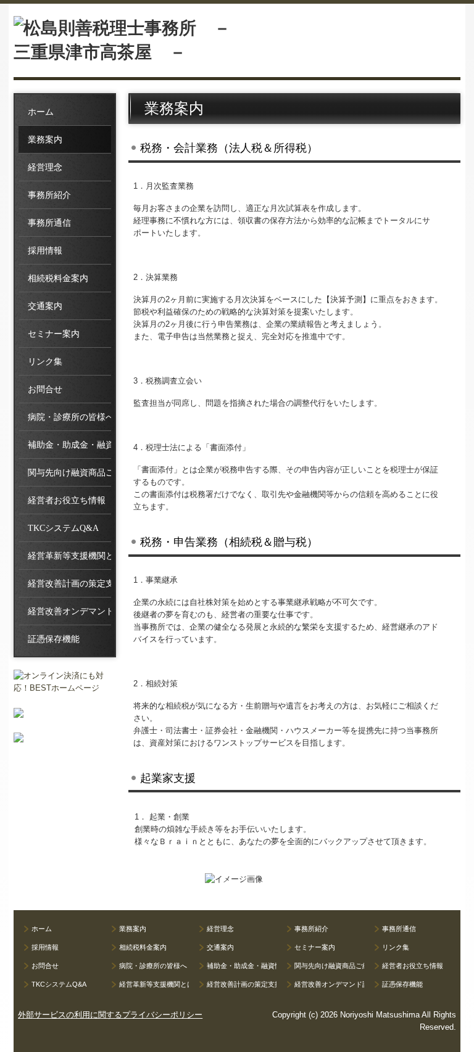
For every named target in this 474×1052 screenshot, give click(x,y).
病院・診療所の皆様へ (69, 417)
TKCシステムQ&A (63, 528)
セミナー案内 (54, 334)
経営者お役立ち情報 (67, 500)
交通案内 (45, 306)
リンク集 (45, 361)
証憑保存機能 (54, 639)
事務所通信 (49, 223)
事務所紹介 (49, 195)
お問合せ (45, 389)
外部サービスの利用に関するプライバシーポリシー (110, 1014)
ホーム (41, 112)
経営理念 (45, 167)
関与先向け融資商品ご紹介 (69, 472)
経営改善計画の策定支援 (69, 583)
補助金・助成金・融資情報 (69, 445)
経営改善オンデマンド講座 (69, 611)
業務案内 (45, 139)
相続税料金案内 (58, 278)
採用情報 (45, 250)
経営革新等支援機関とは (69, 556)
